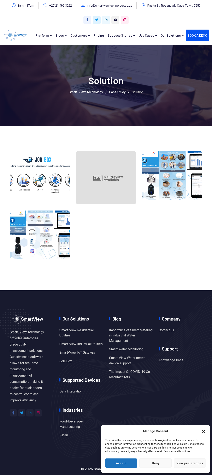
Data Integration (70, 391)
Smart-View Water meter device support (127, 360)
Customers (78, 35)
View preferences (189, 463)
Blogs (59, 35)
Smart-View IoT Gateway (77, 352)
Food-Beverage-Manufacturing (71, 424)
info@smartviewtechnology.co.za (109, 5)
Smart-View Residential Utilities (76, 332)
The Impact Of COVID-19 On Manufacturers (129, 374)
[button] (204, 431)
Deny (155, 463)
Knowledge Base (171, 360)
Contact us (166, 330)
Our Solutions (171, 35)
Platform (42, 35)
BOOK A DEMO (197, 35)
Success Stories (120, 35)
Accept (121, 463)
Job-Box (65, 361)
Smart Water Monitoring (126, 349)
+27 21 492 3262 (60, 5)
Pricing (99, 35)
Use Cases (146, 35)
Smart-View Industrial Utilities (81, 344)
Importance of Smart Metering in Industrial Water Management (131, 335)
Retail (63, 435)
